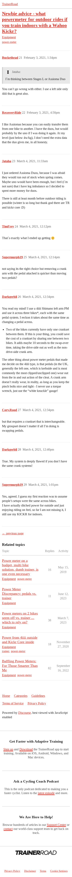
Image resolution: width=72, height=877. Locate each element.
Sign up (8, 749)
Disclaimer (30, 870)
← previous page (13, 533)
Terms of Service (13, 703)
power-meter (9, 42)
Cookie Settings (59, 870)
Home (6, 695)
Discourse (24, 712)
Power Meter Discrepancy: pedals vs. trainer (19, 593)
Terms (43, 870)
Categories (20, 695)
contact (8, 828)
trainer (5, 651)
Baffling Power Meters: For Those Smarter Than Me (20, 665)
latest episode (46, 793)
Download (26, 749)
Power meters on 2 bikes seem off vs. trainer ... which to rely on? (20, 617)
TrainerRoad (10, 4)
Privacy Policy (37, 703)
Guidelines (38, 695)
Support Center (56, 824)
